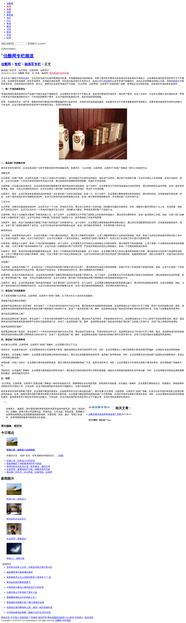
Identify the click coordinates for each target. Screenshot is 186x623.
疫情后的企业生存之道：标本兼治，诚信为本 (28, 466)
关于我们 (14, 617)
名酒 (9, 9)
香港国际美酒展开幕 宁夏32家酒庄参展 (25, 602)
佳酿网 (10, 3)
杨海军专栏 (33, 64)
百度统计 (79, 617)
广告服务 (33, 617)
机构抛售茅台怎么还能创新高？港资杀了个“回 (29, 577)
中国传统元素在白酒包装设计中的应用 (25, 587)
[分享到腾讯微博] (93, 407)
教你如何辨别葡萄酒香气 (19, 582)
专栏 (9, 18)
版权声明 (42, 617)
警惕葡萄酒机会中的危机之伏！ (22, 597)
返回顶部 (89, 617)
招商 (9, 12)
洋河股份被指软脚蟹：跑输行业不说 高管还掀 (29, 612)
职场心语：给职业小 (16, 499)
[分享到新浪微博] (90, 407)
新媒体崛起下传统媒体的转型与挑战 (24, 463)
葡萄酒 (10, 15)
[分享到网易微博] (101, 407)
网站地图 (51, 617)
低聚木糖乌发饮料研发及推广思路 (105, 414)
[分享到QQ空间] (95, 407)
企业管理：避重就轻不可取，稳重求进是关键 (28, 469)
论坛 (9, 20)
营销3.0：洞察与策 (16, 558)
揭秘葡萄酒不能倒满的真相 (20, 572)
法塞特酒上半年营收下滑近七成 (22, 592)
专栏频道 (66, 620)
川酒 (9, 29)
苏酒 (9, 35)
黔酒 (9, 32)
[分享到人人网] (98, 407)
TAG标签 (69, 617)
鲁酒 (9, 23)
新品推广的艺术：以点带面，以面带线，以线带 (29, 472)
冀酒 (9, 6)
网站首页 (5, 617)
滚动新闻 (60, 617)
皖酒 (9, 38)
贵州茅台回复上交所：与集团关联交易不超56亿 (29, 567)
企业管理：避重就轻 (16, 539)
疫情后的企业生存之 (16, 519)
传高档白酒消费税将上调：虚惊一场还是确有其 (29, 607)
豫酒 (9, 26)
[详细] (61, 455)
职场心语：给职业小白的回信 (21, 450)
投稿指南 (24, 617)
